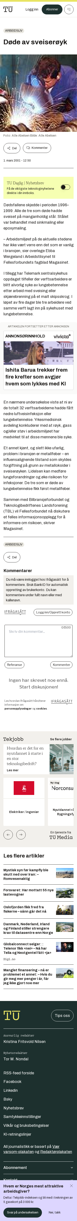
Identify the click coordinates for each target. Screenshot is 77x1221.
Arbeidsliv (13, 30)
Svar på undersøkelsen (22, 1212)
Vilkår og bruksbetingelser (26, 1125)
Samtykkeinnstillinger (22, 1117)
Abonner (52, 9)
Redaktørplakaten (56, 1152)
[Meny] (69, 9)
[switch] (65, 187)
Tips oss (62, 1015)
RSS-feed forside (18, 1073)
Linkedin (10, 1090)
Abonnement (15, 1168)
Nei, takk (55, 1212)
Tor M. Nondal (15, 1059)
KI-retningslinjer (17, 1134)
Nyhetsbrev (13, 1108)
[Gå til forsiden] (8, 9)
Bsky (7, 1099)
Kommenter (39, 147)
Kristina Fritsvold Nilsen (24, 1041)
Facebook (12, 1081)
